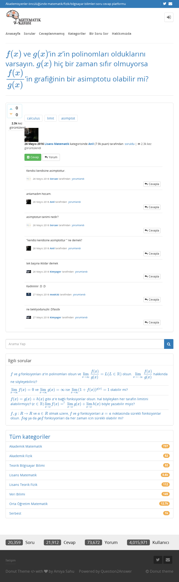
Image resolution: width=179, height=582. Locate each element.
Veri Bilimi (17, 494)
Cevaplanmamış (52, 33)
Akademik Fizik (20, 456)
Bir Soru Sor (98, 33)
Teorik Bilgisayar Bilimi (27, 465)
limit (50, 118)
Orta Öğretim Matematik (28, 503)
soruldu (129, 144)
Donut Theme (18, 571)
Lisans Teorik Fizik (23, 484)
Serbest (15, 513)
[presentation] (14, 54)
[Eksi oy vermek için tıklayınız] (11, 113)
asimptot (68, 118)
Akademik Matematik (25, 446)
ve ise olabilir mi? (69, 390)
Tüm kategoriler (29, 436)
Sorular (29, 33)
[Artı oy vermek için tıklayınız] (11, 109)
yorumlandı (78, 178)
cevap (35, 157)
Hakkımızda (121, 33)
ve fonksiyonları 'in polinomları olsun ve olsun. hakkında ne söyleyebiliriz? (89, 376)
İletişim (11, 560)
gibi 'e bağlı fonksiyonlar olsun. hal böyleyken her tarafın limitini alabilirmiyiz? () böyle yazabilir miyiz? (79, 402)
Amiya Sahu (64, 571)
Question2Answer (116, 571)
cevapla (154, 184)
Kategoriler (77, 33)
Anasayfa (13, 33)
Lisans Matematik (57, 144)
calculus (33, 118)
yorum (53, 157)
